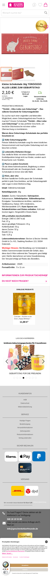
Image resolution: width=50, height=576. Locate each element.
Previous (7, 361)
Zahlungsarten (25, 431)
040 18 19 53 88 (14, 519)
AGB (25, 400)
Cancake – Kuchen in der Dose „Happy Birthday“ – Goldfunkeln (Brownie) (23, 319)
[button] (18, 74)
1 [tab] (14, 378)
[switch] (5, 572)
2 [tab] (17, 378)
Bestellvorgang (25, 424)
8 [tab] (36, 378)
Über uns (34, 5)
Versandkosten (9, 97)
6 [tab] (30, 378)
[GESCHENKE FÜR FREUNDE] (16, 5)
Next (43, 361)
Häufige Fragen (25, 421)
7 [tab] (33, 378)
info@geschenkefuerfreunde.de (22, 529)
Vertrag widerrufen (25, 438)
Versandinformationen (25, 427)
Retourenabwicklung (39, 502)
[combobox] (25, 13)
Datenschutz (25, 403)
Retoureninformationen (25, 434)
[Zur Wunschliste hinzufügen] (45, 27)
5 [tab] (26, 378)
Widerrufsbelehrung (25, 407)
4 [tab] (23, 378)
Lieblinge (40, 5)
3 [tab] (20, 378)
